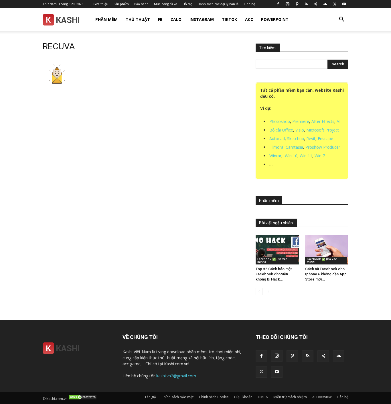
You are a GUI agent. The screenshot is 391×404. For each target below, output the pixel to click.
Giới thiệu (100, 4)
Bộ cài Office (281, 130)
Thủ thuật (138, 19)
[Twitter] (334, 4)
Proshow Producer (322, 147)
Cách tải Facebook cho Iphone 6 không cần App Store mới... (326, 274)
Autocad (277, 138)
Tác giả (150, 397)
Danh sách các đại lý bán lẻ (218, 4)
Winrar (275, 155)
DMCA (263, 397)
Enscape (325, 138)
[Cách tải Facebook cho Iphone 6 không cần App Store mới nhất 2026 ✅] (327, 249)
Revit (310, 138)
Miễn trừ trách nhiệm (290, 397)
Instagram (201, 19)
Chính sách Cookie (214, 397)
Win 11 (306, 155)
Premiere (300, 121)
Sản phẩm (121, 4)
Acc (249, 19)
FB (160, 19)
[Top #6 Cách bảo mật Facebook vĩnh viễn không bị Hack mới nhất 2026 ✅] (277, 249)
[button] (341, 20)
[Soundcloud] (325, 4)
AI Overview (321, 397)
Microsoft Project (322, 130)
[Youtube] (344, 4)
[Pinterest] (297, 4)
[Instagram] (287, 4)
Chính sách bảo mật (177, 397)
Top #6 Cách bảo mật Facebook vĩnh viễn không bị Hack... (274, 274)
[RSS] (306, 4)
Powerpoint (275, 19)
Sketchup (295, 138)
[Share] (315, 4)
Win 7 (320, 155)
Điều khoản (243, 397)
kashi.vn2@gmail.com (176, 375)
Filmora (276, 147)
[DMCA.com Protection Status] (82, 398)
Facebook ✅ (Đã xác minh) (272, 260)
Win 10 (291, 155)
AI (338, 121)
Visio (299, 130)
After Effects (322, 121)
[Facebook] (278, 4)
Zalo (176, 19)
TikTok (229, 19)
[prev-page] (259, 291)
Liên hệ (249, 4)
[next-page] (268, 291)
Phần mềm (106, 19)
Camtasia (294, 147)
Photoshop (279, 121)
